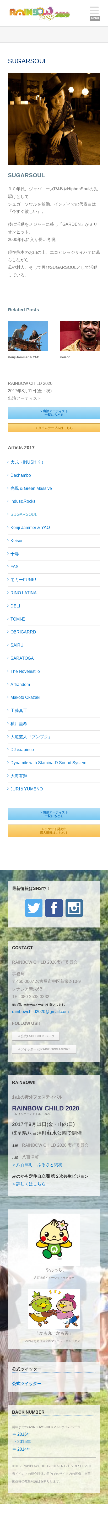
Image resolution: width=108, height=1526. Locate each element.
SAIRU (17, 645)
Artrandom (20, 684)
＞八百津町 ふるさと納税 (37, 1164)
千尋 (14, 554)
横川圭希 (18, 723)
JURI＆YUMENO (26, 789)
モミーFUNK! (23, 580)
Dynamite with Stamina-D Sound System (48, 763)
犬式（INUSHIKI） (28, 462)
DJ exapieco (22, 749)
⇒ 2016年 (21, 1434)
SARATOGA (22, 658)
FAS (14, 566)
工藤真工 (18, 710)
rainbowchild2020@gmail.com (40, 1011)
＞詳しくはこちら (29, 1184)
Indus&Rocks (22, 501)
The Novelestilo (25, 671)
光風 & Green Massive (31, 488)
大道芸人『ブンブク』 (31, 737)
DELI (15, 606)
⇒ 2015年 (21, 1441)
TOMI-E (17, 619)
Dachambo (20, 475)
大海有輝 (18, 776)
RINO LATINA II (25, 593)
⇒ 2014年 (21, 1449)
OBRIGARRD (23, 632)
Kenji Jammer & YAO (23, 357)
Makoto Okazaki (25, 697)
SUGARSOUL (23, 514)
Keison (65, 357)
